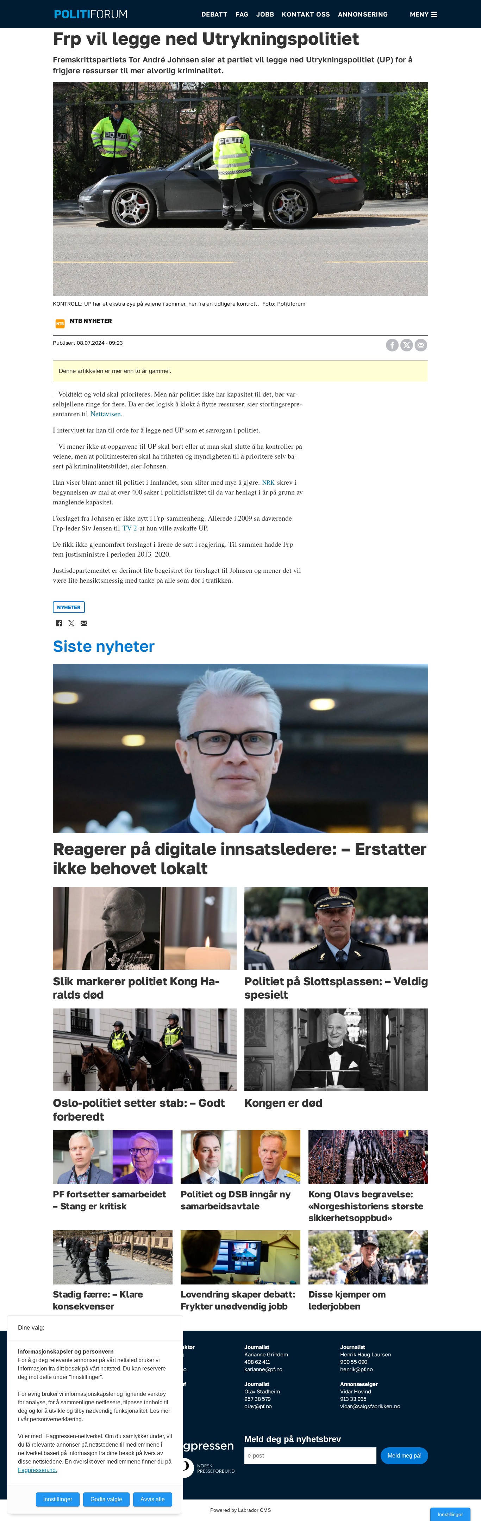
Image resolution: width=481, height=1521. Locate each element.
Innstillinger (450, 1514)
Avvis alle (152, 1499)
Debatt (214, 14)
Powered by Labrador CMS (240, 1510)
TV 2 (130, 528)
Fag (242, 14)
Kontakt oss (306, 14)
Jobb (265, 14)
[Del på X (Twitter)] (406, 343)
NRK (268, 482)
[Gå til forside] (123, 14)
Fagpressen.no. (37, 1470)
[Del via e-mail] (420, 343)
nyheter (69, 607)
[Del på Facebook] (392, 343)
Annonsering (363, 14)
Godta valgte (106, 1499)
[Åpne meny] (423, 14)
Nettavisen (105, 413)
